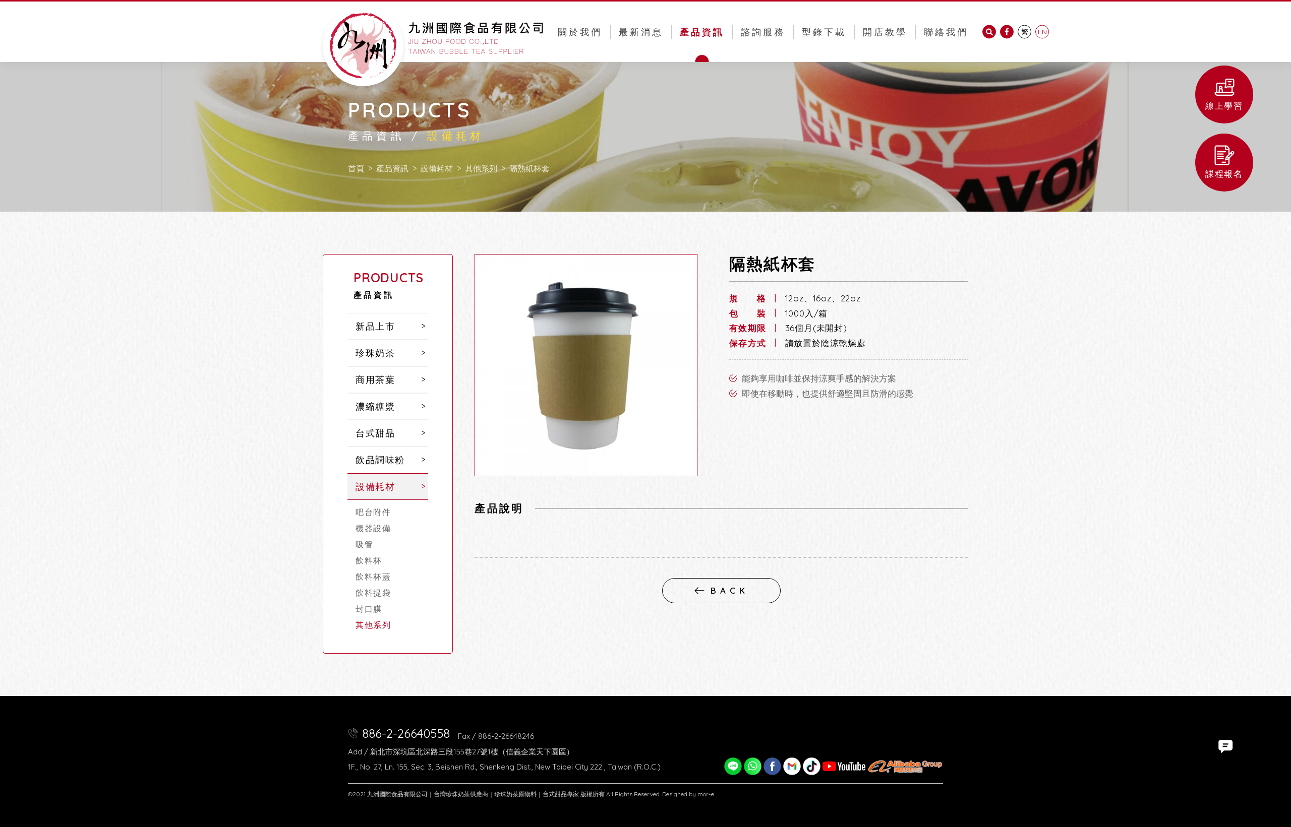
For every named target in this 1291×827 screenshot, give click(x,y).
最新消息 (641, 32)
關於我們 (580, 32)
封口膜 (369, 609)
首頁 (356, 168)
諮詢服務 (763, 32)
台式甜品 (375, 433)
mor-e (705, 794)
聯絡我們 (946, 32)
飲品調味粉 (380, 460)
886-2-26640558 (406, 733)
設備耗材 (437, 168)
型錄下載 (824, 32)
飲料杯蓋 (373, 576)
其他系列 (481, 168)
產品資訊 (702, 32)
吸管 (364, 544)
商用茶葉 (375, 380)
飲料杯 (369, 560)
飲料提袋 (373, 593)
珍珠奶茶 (375, 353)
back (730, 590)
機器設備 (373, 528)
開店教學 (885, 32)
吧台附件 (373, 512)
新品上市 (375, 326)
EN (1042, 31)
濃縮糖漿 (375, 406)
